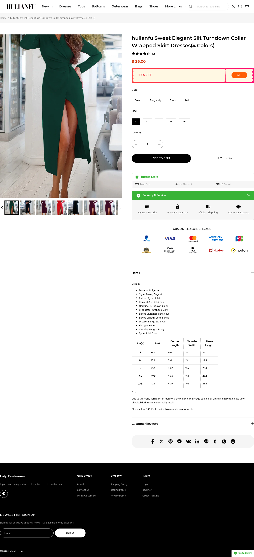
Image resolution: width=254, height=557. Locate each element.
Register (147, 490)
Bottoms (98, 6)
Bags (139, 6)
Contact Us (83, 490)
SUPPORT (84, 476)
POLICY (116, 476)
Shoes (153, 6)
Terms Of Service (86, 496)
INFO (146, 476)
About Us (82, 484)
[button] (2, 207)
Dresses (65, 6)
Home (3, 18)
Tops (81, 6)
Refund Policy (118, 490)
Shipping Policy (119, 484)
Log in (145, 484)
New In (47, 6)
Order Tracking (150, 496)
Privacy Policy (118, 496)
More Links (173, 6)
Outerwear (120, 6)
